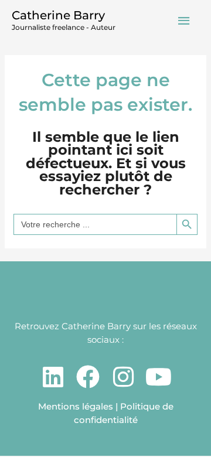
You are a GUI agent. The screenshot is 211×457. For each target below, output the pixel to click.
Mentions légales (75, 406)
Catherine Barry (58, 15)
